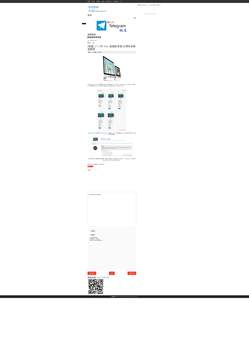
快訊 (93, 42)
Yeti (128, 296)
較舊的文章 (131, 273)
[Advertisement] (112, 210)
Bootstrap (125, 296)
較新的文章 (91, 273)
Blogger (153, 13)
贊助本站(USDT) (109, 1)
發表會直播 (116, 1)
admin (121, 1)
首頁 (89, 1)
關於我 (93, 1)
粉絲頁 (103, 1)
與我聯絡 (98, 1)
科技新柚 (94, 7)
